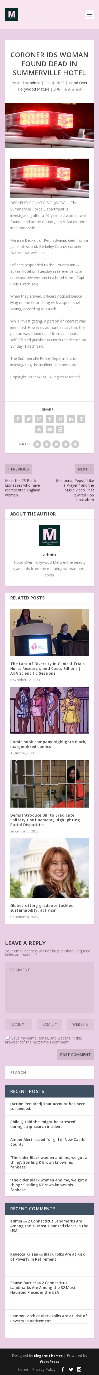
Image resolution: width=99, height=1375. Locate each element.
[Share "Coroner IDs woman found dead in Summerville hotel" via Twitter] (28, 419)
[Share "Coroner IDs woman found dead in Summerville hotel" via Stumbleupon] (39, 429)
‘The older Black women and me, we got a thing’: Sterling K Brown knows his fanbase (48, 1162)
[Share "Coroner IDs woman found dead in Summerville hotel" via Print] (60, 429)
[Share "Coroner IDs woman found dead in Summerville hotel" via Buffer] (81, 419)
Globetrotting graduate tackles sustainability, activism (41, 908)
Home (23, 1369)
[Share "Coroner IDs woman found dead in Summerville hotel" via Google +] (39, 419)
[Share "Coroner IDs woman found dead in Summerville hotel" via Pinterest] (60, 419)
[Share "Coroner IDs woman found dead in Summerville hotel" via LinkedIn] (70, 419)
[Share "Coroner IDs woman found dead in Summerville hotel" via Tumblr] (49, 419)
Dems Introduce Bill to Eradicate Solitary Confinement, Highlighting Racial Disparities (45, 820)
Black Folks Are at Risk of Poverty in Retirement (47, 1256)
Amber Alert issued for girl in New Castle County (47, 1142)
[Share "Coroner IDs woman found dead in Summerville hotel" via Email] (49, 429)
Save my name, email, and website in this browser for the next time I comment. (43, 1040)
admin (35, 82)
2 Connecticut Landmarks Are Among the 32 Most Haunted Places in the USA (49, 1226)
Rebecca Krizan (24, 1254)
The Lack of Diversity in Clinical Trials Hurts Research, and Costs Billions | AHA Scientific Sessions (47, 668)
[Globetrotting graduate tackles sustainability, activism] (49, 868)
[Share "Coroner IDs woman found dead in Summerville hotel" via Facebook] (18, 419)
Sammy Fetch (22, 1315)
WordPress (49, 1361)
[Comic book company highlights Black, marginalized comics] (49, 710)
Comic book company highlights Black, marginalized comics (48, 744)
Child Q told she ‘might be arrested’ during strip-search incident (43, 1124)
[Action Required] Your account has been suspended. (48, 1106)
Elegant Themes (48, 1355)
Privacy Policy (43, 1369)
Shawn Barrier (23, 1282)
